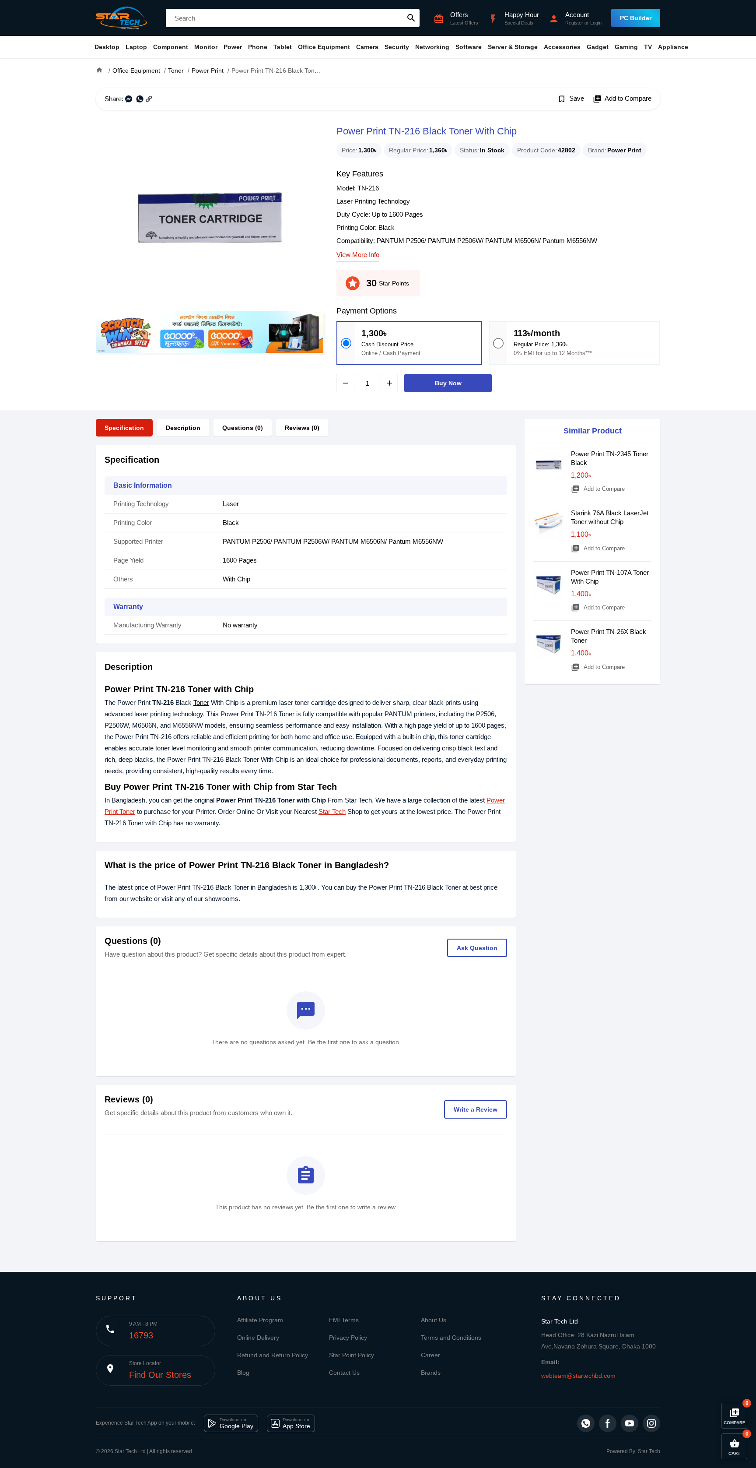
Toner (201, 702)
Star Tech (332, 811)
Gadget (598, 46)
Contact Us (344, 1372)
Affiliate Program (260, 1320)
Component (170, 46)
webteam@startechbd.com (578, 1375)
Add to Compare (622, 99)
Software (468, 46)
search (411, 18)
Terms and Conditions (451, 1337)
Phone (257, 46)
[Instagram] (651, 1423)
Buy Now (448, 383)
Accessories (562, 46)
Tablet (282, 46)
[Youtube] (629, 1423)
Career (430, 1355)
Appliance (673, 46)
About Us (433, 1320)
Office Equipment (324, 46)
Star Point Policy (351, 1355)
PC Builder (635, 17)
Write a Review (475, 1109)
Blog (243, 1372)
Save (570, 99)
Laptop (136, 46)
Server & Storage (513, 46)
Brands (431, 1372)
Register (574, 22)
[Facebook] (607, 1423)
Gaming (626, 46)
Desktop (106, 46)
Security (397, 46)
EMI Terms (344, 1320)
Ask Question (477, 947)
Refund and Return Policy (272, 1355)
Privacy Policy (348, 1337)
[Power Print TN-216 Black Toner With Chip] (209, 217)
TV (648, 46)
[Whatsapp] (586, 1423)
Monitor (205, 46)
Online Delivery (258, 1337)
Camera (367, 46)
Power (233, 46)
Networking (432, 46)
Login (596, 22)
